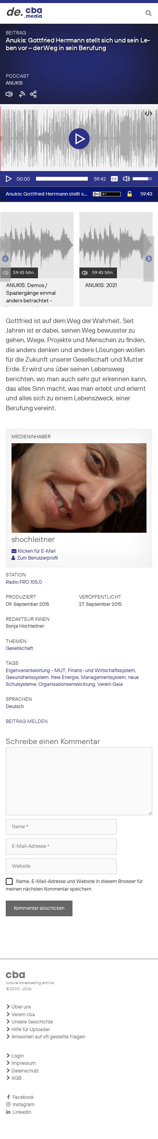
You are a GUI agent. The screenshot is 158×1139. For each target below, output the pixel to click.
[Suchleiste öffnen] (148, 13)
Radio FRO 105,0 (24, 582)
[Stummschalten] (126, 179)
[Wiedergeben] (8, 179)
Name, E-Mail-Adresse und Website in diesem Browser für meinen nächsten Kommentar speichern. (74, 885)
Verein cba (22, 1014)
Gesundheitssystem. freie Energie (42, 677)
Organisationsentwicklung (66, 684)
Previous (4, 259)
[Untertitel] (114, 179)
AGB (15, 1078)
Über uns (20, 1007)
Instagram (22, 1104)
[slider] (62, 179)
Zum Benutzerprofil (36, 558)
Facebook (22, 1097)
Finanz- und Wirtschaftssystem (101, 670)
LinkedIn (20, 1112)
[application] (79, 178)
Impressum (23, 1063)
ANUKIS (14, 83)
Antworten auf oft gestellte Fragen (47, 1037)
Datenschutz (24, 1071)
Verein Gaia (110, 684)
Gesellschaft (19, 648)
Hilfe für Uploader (30, 1029)
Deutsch (15, 706)
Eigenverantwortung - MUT (36, 670)
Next (148, 259)
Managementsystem (103, 677)
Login (17, 1056)
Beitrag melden (27, 721)
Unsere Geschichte (31, 1022)
